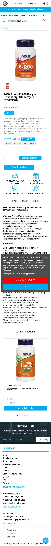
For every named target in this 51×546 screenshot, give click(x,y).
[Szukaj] (47, 28)
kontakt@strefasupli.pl (13, 516)
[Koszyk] (43, 21)
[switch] (45, 3)
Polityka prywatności (12, 464)
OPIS (14, 201)
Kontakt (6, 470)
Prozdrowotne (11, 107)
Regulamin (7, 461)
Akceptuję (25, 286)
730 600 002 (8, 513)
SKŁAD (25, 201)
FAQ (4, 480)
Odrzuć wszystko (25, 279)
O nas (5, 467)
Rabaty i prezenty (10, 458)
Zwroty (6, 483)
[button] (7, 60)
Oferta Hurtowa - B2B (12, 474)
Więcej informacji (10, 273)
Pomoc (44, 15)
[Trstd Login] (47, 3)
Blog (5, 455)
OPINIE (36, 201)
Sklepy (6, 477)
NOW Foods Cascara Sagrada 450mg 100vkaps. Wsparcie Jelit (22, 389)
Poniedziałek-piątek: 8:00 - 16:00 (17, 520)
